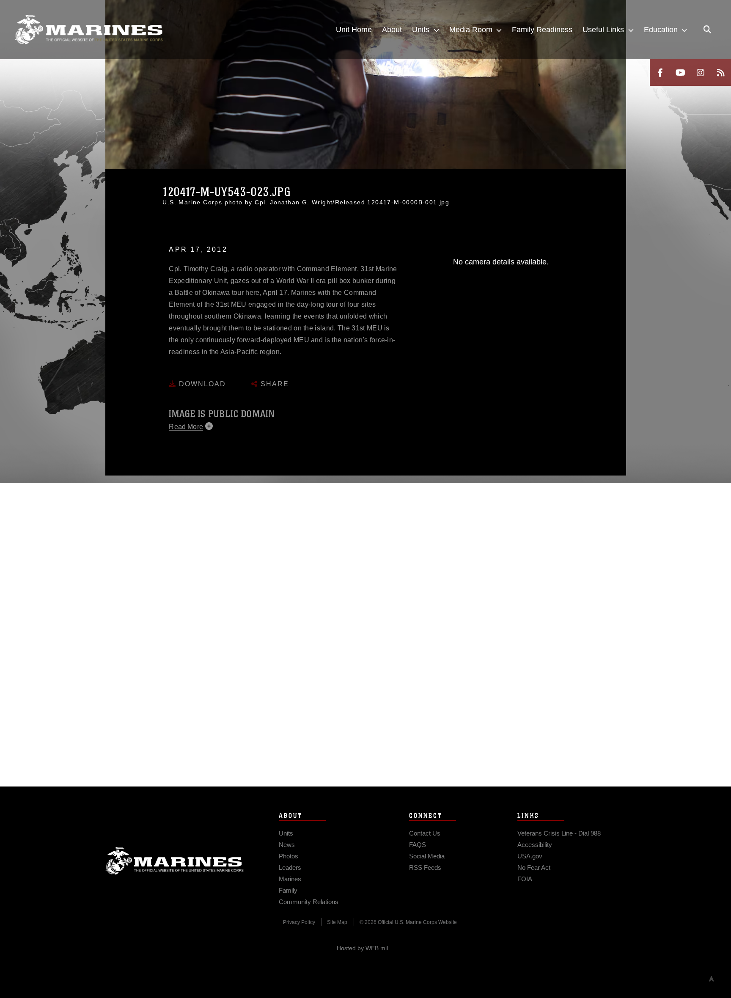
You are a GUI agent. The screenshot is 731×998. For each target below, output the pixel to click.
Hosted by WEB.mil (362, 948)
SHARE (273, 377)
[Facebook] (660, 72)
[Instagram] (700, 72)
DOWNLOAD (201, 377)
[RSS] (721, 72)
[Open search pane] (707, 29)
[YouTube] (680, 72)
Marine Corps (174, 861)
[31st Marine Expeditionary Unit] (89, 29)
